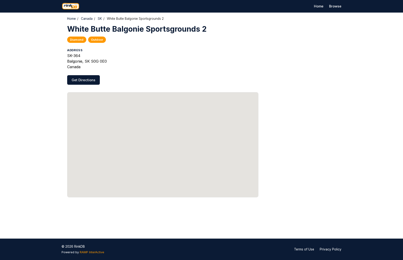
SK (100, 18)
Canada (87, 18)
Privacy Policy (330, 249)
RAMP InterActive (92, 252)
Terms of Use (304, 249)
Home (318, 6)
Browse (335, 6)
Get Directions (83, 80)
